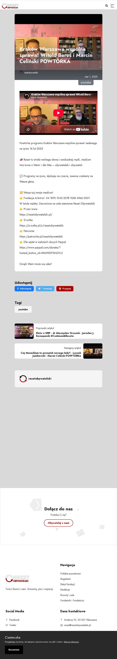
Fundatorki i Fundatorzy (72, 600)
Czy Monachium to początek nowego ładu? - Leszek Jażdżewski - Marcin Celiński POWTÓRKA (51, 354)
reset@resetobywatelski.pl (77, 625)
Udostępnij (25, 288)
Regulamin (65, 579)
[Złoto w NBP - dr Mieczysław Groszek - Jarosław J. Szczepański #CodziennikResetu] (25, 331)
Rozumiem (14, 649)
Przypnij (66, 288)
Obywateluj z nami (58, 523)
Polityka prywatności (70, 573)
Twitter (12, 625)
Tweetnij (47, 288)
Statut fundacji (67, 584)
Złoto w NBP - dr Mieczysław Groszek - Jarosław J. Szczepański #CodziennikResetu (65, 334)
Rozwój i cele (67, 595)
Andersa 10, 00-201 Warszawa (80, 620)
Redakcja (65, 589)
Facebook (14, 620)
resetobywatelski (31, 72)
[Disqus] (58, 437)
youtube (23, 309)
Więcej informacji (71, 641)
